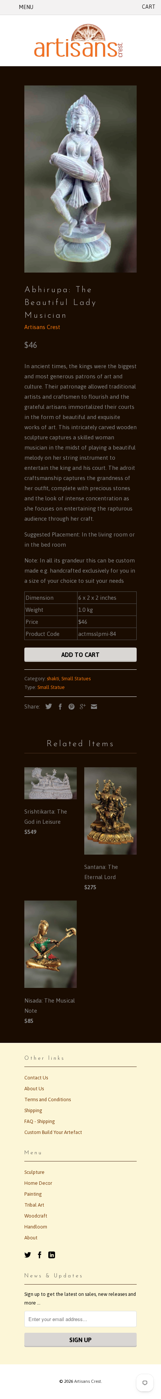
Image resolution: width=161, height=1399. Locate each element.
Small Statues (76, 678)
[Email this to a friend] (92, 707)
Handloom (35, 1227)
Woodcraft (35, 1216)
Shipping (33, 1110)
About (30, 1238)
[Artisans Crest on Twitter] (27, 1254)
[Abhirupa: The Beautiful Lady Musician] (80, 179)
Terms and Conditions (47, 1099)
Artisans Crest (42, 327)
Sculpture (34, 1172)
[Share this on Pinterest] (70, 707)
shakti (53, 678)
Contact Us (36, 1077)
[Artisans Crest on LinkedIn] (51, 1254)
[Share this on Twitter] (47, 706)
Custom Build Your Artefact (53, 1132)
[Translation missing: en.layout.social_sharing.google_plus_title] (81, 707)
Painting (33, 1194)
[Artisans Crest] (80, 40)
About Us (34, 1088)
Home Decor (38, 1183)
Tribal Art (34, 1205)
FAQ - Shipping (39, 1121)
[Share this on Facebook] (58, 707)
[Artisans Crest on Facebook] (39, 1254)
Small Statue (51, 687)
